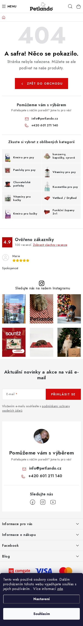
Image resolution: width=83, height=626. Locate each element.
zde (60, 588)
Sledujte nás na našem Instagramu (42, 288)
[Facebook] (32, 502)
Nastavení (41, 599)
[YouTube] (53, 502)
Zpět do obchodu (45, 83)
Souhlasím (41, 613)
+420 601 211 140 (44, 125)
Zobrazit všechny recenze (50, 245)
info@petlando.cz (44, 118)
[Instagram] (42, 502)
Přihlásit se (63, 394)
